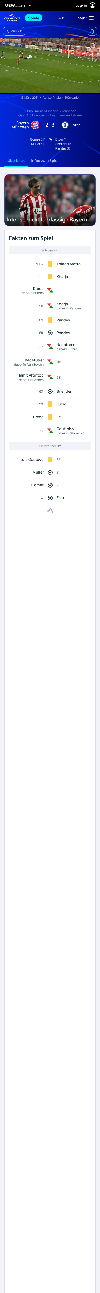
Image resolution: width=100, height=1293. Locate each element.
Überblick (16, 161)
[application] (50, 66)
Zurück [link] (16, 31)
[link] (34, 18)
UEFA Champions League (12, 17)
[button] (84, 18)
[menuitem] (35, 18)
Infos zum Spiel (44, 161)
